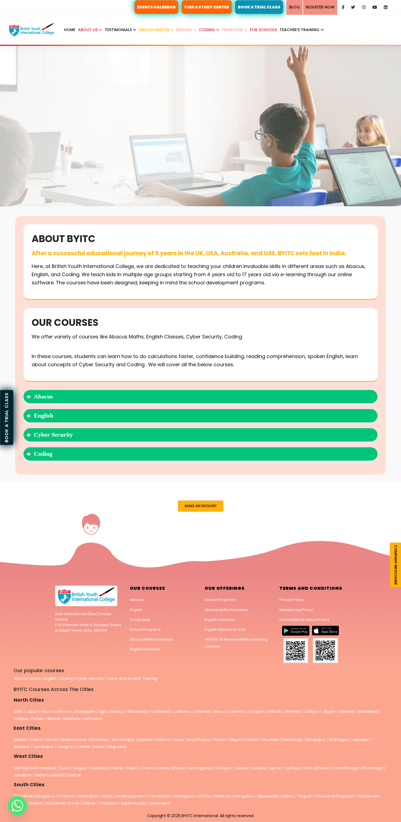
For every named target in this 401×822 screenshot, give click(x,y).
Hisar (45, 711)
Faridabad (160, 711)
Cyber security (90, 678)
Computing (140, 619)
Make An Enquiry (201, 505)
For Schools (263, 29)
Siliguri (235, 739)
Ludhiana (181, 711)
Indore (163, 768)
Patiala (37, 718)
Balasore (22, 746)
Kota (308, 768)
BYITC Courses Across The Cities (54, 689)
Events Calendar (156, 7)
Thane (148, 768)
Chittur (205, 796)
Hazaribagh (292, 739)
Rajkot (132, 768)
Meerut (220, 711)
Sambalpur (43, 746)
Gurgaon (256, 711)
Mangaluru (244, 796)
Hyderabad (88, 796)
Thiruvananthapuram (336, 796)
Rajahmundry (134, 803)
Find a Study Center (206, 7)
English (184, 29)
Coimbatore (160, 796)
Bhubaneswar (74, 739)
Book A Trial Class (259, 7)
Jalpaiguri (361, 739)
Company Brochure (395, 565)
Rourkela (271, 739)
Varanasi (201, 711)
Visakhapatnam (130, 796)
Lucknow (61, 711)
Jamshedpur (123, 739)
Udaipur (21, 718)
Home (69, 29)
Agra (102, 711)
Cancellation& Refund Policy (304, 619)
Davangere (160, 803)
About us (88, 29)
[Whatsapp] (17, 805)
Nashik (118, 768)
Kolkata (21, 739)
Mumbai (21, 768)
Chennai (66, 796)
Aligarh (329, 711)
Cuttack (251, 739)
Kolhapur (223, 768)
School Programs (145, 629)
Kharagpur (339, 739)
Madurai (223, 796)
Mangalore (185, 796)
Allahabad (367, 711)
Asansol (145, 739)
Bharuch (323, 768)
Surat (64, 768)
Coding (207, 29)
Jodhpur (311, 711)
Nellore (90, 803)
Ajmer (276, 768)
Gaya (179, 739)
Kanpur (117, 711)
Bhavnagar (373, 768)
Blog (294, 7)
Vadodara (99, 768)
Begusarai (117, 746)
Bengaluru (45, 796)
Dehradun (93, 718)
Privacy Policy (291, 599)
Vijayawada (268, 796)
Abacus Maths (154, 29)
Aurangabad (200, 768)
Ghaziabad (137, 711)
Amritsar (293, 711)
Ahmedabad (44, 768)
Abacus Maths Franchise (151, 639)
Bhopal (178, 768)
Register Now (320, 7)
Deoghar (65, 746)
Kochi (107, 796)
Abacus (136, 599)
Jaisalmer (23, 775)
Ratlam (42, 775)
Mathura (72, 718)
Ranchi (51, 739)
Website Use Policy (296, 609)
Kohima (163, 739)
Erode (74, 803)
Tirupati (305, 796)
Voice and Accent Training (132, 678)
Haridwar (347, 711)
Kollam (37, 803)
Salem (288, 796)
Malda (99, 746)
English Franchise (145, 649)
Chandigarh (84, 711)
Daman (75, 775)
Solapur (242, 768)
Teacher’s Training (300, 29)
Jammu (237, 711)
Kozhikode (369, 796)
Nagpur (79, 768)
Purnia (220, 739)
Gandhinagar (347, 768)
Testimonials (119, 29)
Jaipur (32, 711)
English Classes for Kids (225, 629)
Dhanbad (99, 739)
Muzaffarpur (199, 739)
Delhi (18, 711)
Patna (36, 739)
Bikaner (54, 718)
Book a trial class (7, 417)
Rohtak (274, 711)
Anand (58, 775)
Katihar (83, 746)
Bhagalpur (316, 739)
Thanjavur (108, 803)
